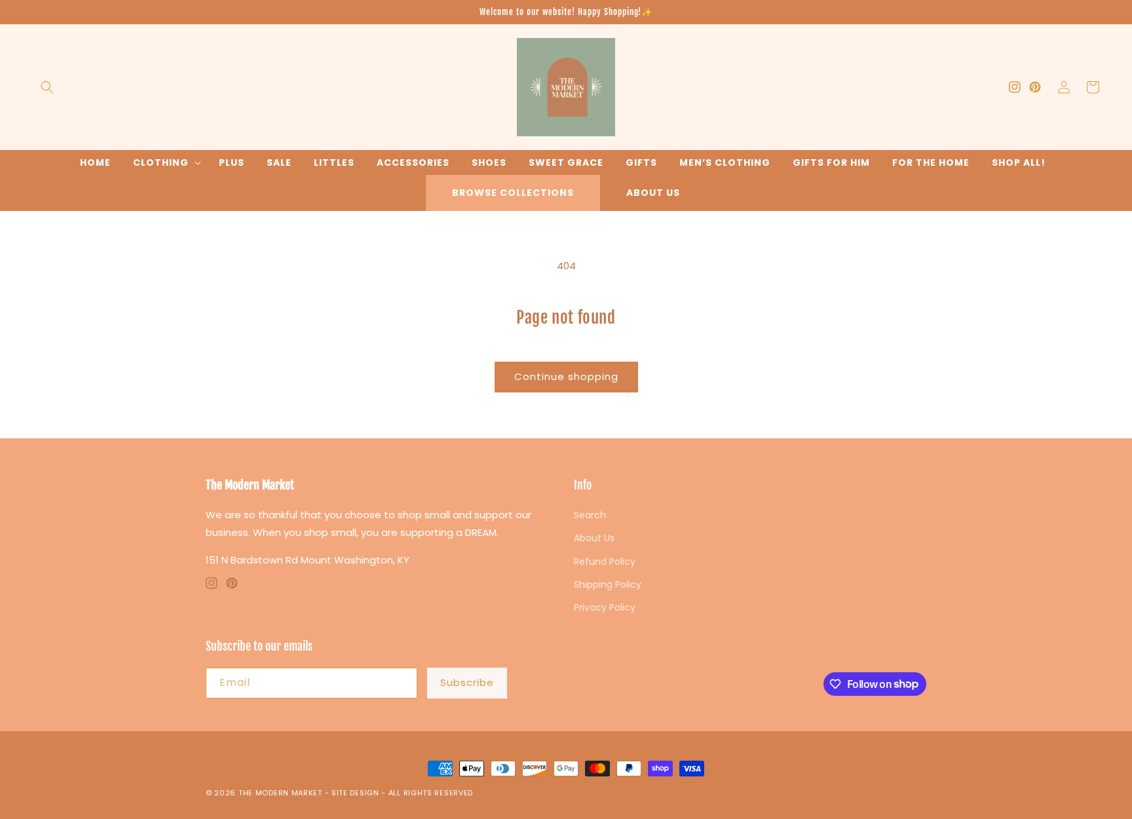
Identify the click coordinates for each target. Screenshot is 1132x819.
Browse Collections (513, 192)
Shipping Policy (607, 584)
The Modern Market (280, 793)
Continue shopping (566, 376)
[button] (47, 87)
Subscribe (467, 682)
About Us (653, 192)
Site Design (355, 793)
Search (590, 515)
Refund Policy (604, 561)
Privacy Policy (604, 607)
